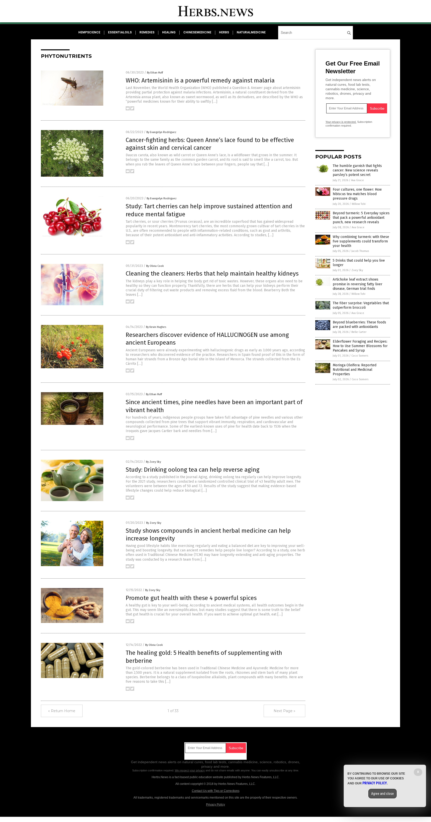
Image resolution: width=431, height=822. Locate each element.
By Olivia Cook (155, 266)
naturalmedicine (251, 32)
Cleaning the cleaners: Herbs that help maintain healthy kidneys (212, 273)
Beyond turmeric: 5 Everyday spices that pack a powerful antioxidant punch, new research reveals (361, 217)
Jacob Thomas (360, 251)
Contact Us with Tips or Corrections (215, 791)
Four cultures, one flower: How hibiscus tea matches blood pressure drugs (357, 194)
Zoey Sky (357, 270)
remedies (146, 32)
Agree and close (382, 794)
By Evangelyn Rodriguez (161, 132)
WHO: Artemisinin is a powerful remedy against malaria (200, 80)
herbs (224, 32)
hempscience (89, 32)
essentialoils (120, 32)
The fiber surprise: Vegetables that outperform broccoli (361, 305)
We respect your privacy (190, 770)
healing (169, 32)
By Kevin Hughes (156, 327)
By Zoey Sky (153, 461)
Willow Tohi (359, 204)
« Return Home (61, 711)
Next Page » (284, 711)
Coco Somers (359, 355)
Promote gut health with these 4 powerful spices (191, 598)
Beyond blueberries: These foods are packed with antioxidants (359, 324)
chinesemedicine (197, 32)
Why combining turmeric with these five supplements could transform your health (361, 241)
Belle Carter (358, 332)
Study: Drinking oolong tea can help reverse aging (192, 469)
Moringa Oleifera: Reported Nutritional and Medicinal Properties (354, 369)
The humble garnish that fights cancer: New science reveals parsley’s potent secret (357, 170)
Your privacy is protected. (340, 121)
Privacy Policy (215, 804)
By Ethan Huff (155, 72)
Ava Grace (357, 180)
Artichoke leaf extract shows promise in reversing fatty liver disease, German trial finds (357, 284)
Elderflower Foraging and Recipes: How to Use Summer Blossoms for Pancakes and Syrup (360, 346)
